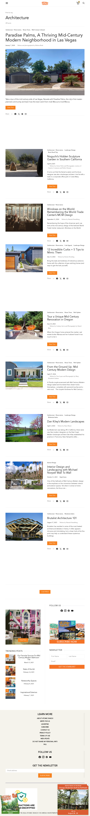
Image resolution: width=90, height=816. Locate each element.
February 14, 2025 (28, 672)
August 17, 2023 (52, 522)
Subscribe (45, 727)
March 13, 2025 (29, 662)
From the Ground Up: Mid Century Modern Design (62, 368)
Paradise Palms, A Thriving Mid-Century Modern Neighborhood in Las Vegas (44, 37)
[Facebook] (61, 611)
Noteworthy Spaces (28, 681)
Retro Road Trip (53, 152)
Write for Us (45, 721)
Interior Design (51, 462)
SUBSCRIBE (45, 775)
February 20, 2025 (14, 633)
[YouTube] (72, 611)
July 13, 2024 (51, 257)
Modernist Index (53, 417)
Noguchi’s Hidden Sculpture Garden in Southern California (64, 158)
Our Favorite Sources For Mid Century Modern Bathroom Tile (28, 657)
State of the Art (29, 669)
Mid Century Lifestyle (38, 30)
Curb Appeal (68, 245)
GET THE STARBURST (67, 667)
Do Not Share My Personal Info (45, 742)
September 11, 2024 (53, 219)
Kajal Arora (63, 477)
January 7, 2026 (10, 45)
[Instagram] (65, 611)
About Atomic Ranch (45, 718)
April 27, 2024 (51, 374)
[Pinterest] (68, 611)
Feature (17, 619)
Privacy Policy (45, 733)
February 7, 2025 (29, 695)
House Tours (26, 30)
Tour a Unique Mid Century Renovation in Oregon (63, 318)
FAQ (45, 744)
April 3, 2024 (51, 426)
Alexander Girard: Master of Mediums (23, 625)
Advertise (45, 724)
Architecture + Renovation (13, 30)
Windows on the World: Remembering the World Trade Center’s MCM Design (65, 212)
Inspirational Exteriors (29, 692)
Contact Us (45, 730)
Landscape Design (70, 150)
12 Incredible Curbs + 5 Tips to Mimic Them (65, 251)
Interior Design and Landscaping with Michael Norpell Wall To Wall (62, 470)
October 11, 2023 (52, 477)
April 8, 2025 (51, 164)
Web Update (77, 312)
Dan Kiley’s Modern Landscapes (65, 421)
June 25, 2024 (51, 324)
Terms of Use (45, 736)
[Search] (6, 3)
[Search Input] (84, 3)
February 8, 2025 (29, 684)
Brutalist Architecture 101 (62, 518)
